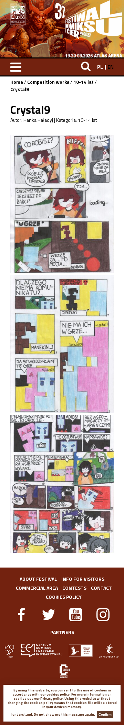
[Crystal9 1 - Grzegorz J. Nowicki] (62, 204)
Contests (74, 587)
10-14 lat (83, 81)
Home (16, 81)
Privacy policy (51, 698)
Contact (101, 587)
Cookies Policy (64, 596)
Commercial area (37, 587)
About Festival (38, 578)
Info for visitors (82, 578)
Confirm (105, 714)
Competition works (48, 81)
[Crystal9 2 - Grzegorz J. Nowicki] (62, 344)
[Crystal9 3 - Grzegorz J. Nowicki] (62, 484)
